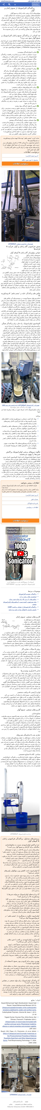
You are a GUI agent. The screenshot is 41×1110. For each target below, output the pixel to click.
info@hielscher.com (7, 1)
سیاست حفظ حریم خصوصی (23, 1104)
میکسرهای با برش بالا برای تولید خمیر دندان (22, 599)
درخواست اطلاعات (20, 164)
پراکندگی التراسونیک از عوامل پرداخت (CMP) (22, 607)
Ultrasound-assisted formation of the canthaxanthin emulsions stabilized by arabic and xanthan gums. (19, 1008)
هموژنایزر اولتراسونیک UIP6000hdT (20, 1094)
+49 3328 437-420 (34, 1)
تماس (10, 1104)
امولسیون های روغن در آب (28, 597)
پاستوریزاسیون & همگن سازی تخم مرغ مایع (22, 610)
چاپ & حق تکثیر (18, 1101)
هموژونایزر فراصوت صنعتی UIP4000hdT (20, 244)
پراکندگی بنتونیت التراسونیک (27, 594)
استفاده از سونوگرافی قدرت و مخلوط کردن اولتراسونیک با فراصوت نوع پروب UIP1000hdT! (20, 583)
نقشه (26, 1101)
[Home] (35, 4)
